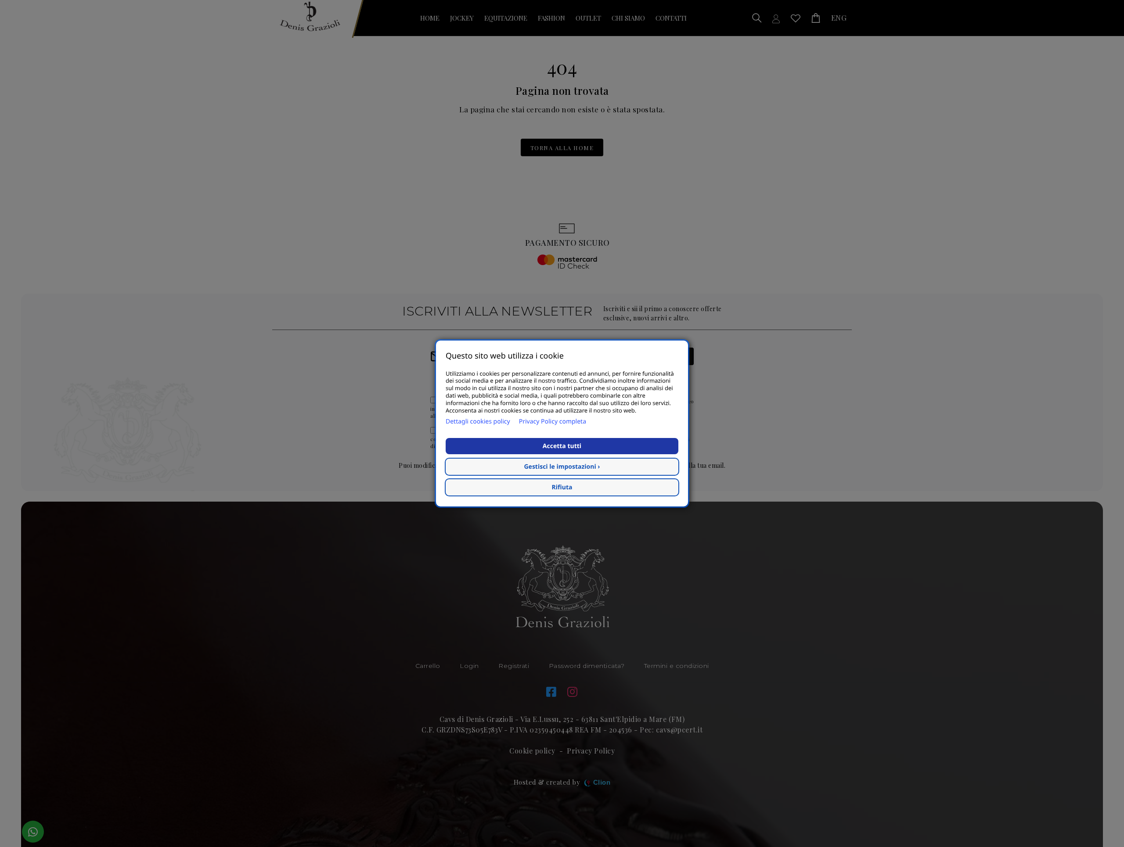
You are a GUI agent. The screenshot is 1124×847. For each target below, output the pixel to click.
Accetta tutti (562, 446)
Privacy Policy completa (552, 421)
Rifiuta (562, 487)
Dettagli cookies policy (478, 421)
